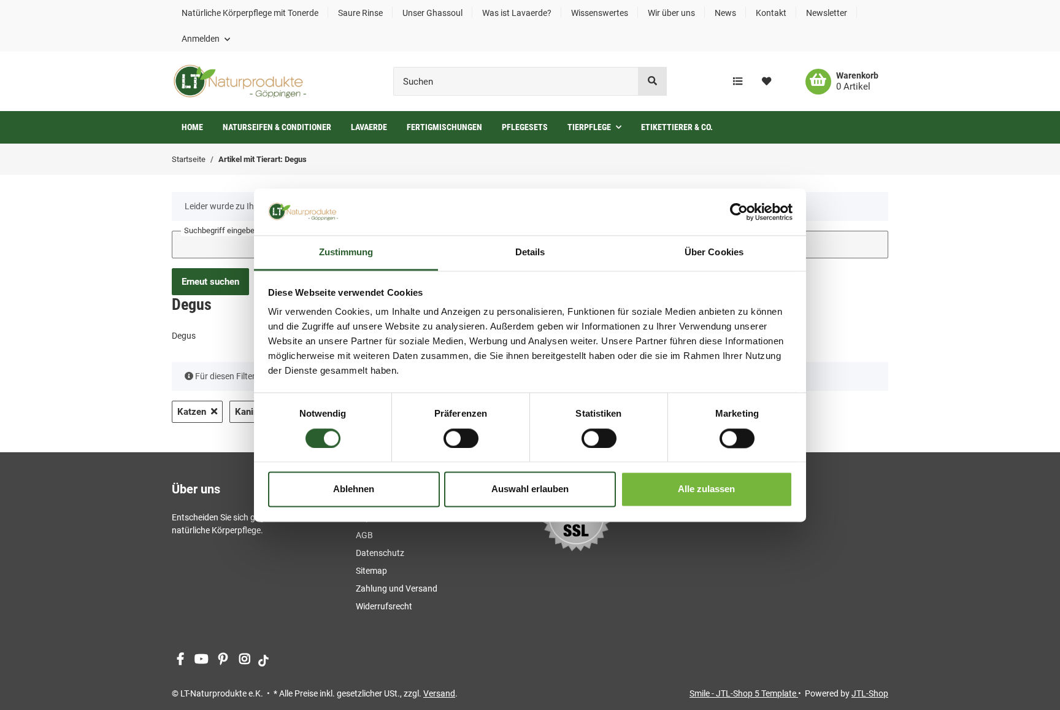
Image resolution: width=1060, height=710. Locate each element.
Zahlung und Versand (396, 588)
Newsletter (826, 13)
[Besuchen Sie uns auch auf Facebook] (180, 660)
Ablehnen (353, 489)
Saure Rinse (360, 13)
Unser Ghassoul (432, 13)
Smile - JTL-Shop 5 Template (743, 693)
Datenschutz (380, 553)
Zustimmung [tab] (346, 252)
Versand (439, 693)
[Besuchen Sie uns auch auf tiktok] (263, 660)
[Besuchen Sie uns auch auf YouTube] (201, 660)
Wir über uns (671, 13)
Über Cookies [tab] (714, 252)
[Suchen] (652, 81)
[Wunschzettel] (766, 81)
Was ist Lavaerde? (516, 13)
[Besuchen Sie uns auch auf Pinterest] (223, 660)
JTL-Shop (869, 693)
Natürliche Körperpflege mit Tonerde (250, 13)
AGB (364, 535)
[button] (206, 39)
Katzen (191, 411)
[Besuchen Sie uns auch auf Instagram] (244, 660)
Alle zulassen (706, 489)
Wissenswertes (599, 13)
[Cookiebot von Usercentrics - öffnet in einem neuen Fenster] (739, 212)
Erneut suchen (210, 281)
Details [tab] (530, 252)
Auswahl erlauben (530, 489)
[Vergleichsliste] (737, 81)
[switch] (461, 438)
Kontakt (771, 13)
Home (192, 127)
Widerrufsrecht (384, 606)
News (725, 13)
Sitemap (371, 571)
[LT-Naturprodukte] (239, 81)
